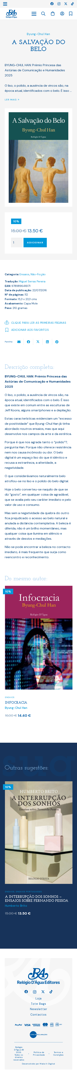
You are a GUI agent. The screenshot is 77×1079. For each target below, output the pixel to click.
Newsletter (38, 1009)
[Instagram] (58, 4)
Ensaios (24, 274)
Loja (39, 998)
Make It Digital (47, 1063)
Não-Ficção (38, 274)
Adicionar (35, 242)
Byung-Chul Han (38, 34)
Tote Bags (38, 1004)
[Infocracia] (38, 588)
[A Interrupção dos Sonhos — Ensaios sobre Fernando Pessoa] (38, 784)
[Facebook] (52, 3)
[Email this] (19, 342)
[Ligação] (11, 13)
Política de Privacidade (39, 1053)
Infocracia (16, 703)
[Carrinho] (52, 13)
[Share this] (28, 342)
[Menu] (34, 14)
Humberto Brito (16, 906)
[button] (43, 14)
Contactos (38, 1014)
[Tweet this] (38, 342)
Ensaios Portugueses (29, 891)
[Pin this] (57, 342)
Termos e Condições (58, 1053)
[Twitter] (65, 3)
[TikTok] (72, 3)
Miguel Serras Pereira (32, 281)
